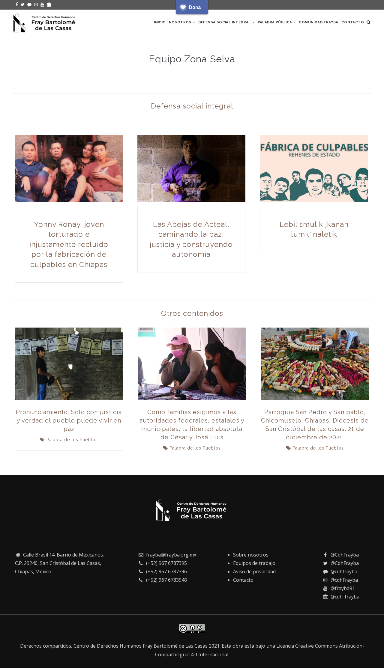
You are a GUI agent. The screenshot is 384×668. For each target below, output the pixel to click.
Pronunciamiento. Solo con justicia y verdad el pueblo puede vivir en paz (69, 420)
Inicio (160, 22)
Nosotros (181, 22)
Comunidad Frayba (318, 22)
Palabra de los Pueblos (72, 439)
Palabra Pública (275, 22)
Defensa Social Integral (225, 22)
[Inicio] (45, 22)
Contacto (352, 22)
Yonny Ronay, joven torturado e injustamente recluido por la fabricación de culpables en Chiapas (68, 244)
